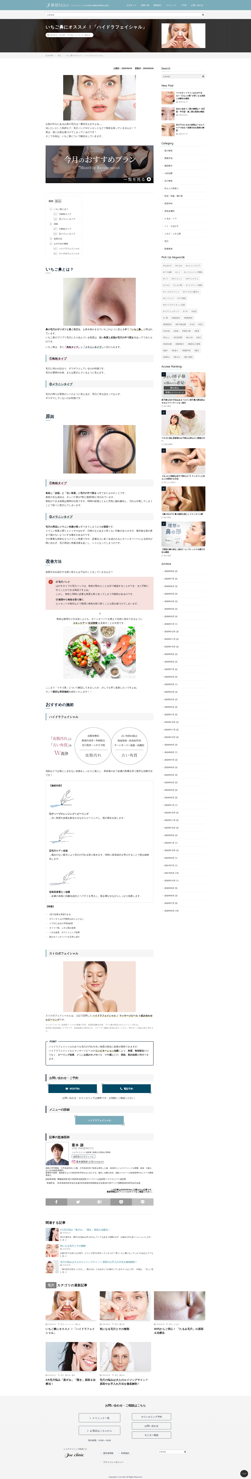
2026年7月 (169, 578)
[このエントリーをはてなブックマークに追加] (99, 1202)
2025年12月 (169, 631)
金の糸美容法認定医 (77, 1178)
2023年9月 (169, 835)
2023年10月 (169, 827)
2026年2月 (169, 616)
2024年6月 (169, 767)
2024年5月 (169, 774)
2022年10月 (169, 850)
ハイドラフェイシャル (66, 248)
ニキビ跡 (178, 285)
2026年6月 (169, 586)
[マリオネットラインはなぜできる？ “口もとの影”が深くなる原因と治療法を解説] (168, 97)
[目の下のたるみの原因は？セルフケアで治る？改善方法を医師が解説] (168, 129)
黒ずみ (87, 35)
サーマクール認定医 (96, 1178)
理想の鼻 (187, 330)
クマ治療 (168, 272)
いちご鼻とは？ (59, 209)
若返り (175, 350)
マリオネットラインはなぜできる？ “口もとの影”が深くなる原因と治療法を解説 (190, 95)
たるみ (179, 265)
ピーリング (79, 35)
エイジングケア (193, 265)
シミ (178, 272)
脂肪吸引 (168, 165)
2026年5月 (169, 593)
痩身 (197, 330)
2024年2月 (169, 797)
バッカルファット (171, 291)
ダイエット (177, 278)
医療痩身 (168, 248)
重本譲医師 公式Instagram (90, 1161)
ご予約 (184, 5)
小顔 (192, 324)
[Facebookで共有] (56, 1202)
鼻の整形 (168, 150)
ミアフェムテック (171, 311)
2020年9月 (169, 887)
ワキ (186, 311)
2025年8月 (169, 661)
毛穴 (64, 35)
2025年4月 (169, 691)
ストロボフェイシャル (66, 253)
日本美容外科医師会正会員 (92, 1182)
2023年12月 (169, 812)
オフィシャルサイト (126, 1191)
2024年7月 (169, 759)
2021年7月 (169, 865)
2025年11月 (169, 638)
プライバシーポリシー (113, 1462)
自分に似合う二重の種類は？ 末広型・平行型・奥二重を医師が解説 (190, 110)
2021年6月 (169, 872)
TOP (244, 1473)
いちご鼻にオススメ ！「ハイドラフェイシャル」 (70, 1331)
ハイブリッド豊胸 (194, 285)
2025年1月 (169, 714)
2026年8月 (169, 570)
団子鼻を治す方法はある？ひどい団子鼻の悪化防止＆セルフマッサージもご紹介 (183, 401)
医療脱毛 (168, 324)
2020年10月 (169, 880)
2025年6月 (169, 676)
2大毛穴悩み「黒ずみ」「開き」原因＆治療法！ (85, 1229)
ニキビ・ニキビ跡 (172, 233)
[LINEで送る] (143, 1202)
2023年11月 (169, 819)
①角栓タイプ (62, 213)
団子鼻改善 (181, 324)
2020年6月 (169, 910)
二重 (166, 317)
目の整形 (168, 180)
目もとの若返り (171, 188)
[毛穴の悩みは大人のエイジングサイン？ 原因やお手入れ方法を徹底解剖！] (52, 1266)
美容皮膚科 (169, 210)
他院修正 (176, 317)
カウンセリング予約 (151, 1416)
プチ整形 (182, 298)
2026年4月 (169, 601)
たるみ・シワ (170, 218)
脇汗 (166, 350)
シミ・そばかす (171, 225)
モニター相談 (151, 1435)
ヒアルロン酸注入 (191, 291)
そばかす (168, 265)
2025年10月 (169, 646)
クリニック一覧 (101, 1418)
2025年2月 (169, 706)
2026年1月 (169, 623)
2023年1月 (169, 842)
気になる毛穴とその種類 (73, 1245)
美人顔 (190, 337)
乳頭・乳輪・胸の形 (173, 195)
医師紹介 (158, 5)
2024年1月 (169, 804)
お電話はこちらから (101, 1430)
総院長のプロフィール (83, 1156)
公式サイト (132, 5)
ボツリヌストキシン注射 (174, 304)
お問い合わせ (197, 5)
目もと (167, 337)
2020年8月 (169, 895)
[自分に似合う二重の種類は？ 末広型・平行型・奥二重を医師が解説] (168, 113)
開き (197, 350)
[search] (203, 14)
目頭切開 (178, 337)
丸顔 (194, 311)
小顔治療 (168, 173)
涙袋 (176, 330)
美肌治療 (168, 343)
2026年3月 (169, 608)
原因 (54, 223)
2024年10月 (169, 736)
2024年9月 (169, 744)
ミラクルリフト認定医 (116, 1178)
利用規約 (125, 1453)
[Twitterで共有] (78, 1202)
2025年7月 (169, 669)
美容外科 (168, 203)
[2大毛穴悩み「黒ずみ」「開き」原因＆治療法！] (52, 1234)
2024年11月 (169, 729)
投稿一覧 (145, 5)
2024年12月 (169, 721)
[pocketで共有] (121, 1202)
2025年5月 (169, 684)
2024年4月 (169, 782)
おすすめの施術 (59, 243)
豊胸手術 (168, 158)
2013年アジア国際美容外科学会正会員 (122, 1182)
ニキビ (167, 285)
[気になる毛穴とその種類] (52, 1250)
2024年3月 (169, 789)
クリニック (171, 5)
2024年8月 (169, 752)
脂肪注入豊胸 (194, 343)
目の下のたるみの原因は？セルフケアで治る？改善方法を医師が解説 (190, 127)
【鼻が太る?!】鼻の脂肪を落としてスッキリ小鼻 (182, 514)
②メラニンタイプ (64, 218)
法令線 (167, 330)
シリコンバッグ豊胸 (193, 272)
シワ (166, 278)
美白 (199, 337)
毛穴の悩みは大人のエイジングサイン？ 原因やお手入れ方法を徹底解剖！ (98, 1262)
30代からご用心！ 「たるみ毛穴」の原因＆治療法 (179, 1331)
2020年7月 (169, 902)
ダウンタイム (192, 278)
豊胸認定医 (62, 1178)
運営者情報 (108, 1453)
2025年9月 (169, 653)
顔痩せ (167, 357)
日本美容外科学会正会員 (68, 1182)
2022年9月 (169, 857)
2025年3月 (169, 699)
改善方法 (56, 238)
